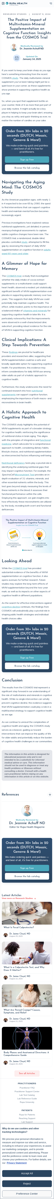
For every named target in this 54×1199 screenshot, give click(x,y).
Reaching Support (27, 1118)
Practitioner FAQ (27, 1088)
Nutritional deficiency (13, 463)
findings (13, 352)
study (15, 78)
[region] (27, 1161)
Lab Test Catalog (27, 1095)
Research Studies (15, 14)
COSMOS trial (13, 275)
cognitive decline (11, 606)
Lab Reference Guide (27, 1098)
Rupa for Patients (27, 1114)
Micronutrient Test (24, 474)
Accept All (27, 1173)
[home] (16, 3)
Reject (27, 1183)
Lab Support (27, 1122)
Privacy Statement (17, 1163)
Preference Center (27, 1193)
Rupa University (27, 1102)
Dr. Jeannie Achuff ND (32, 48)
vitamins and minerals (35, 310)
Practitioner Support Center (27, 1091)
